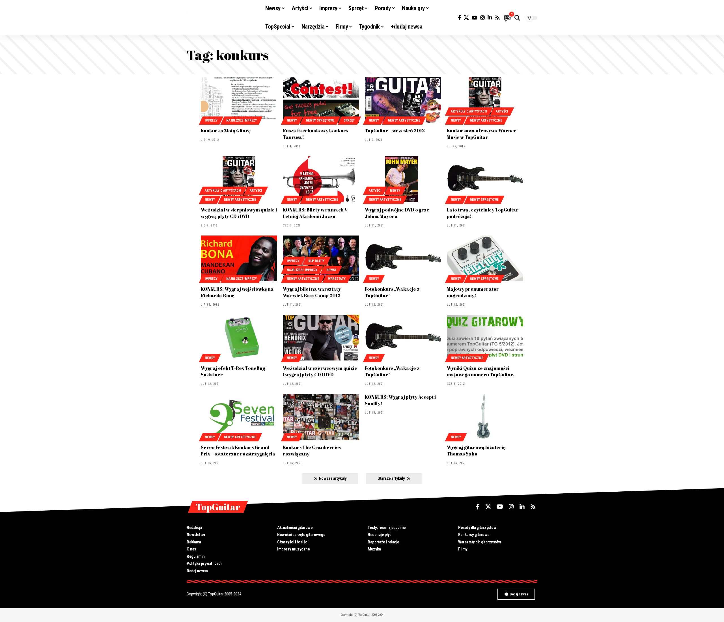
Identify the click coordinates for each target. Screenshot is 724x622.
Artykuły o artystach (469, 111)
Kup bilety (316, 261)
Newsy (292, 120)
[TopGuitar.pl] (221, 17)
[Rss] (497, 17)
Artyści (502, 111)
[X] (466, 17)
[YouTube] (474, 17)
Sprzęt (349, 120)
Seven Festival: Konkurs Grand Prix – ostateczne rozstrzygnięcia (238, 450)
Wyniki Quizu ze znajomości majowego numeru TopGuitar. (480, 371)
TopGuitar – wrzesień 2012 (395, 131)
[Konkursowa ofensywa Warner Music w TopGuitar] (485, 100)
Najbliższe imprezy (241, 120)
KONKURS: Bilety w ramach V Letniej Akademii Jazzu (315, 213)
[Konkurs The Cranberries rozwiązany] (321, 417)
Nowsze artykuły (333, 478)
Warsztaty (336, 279)
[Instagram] (482, 17)
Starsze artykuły (391, 478)
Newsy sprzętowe (320, 120)
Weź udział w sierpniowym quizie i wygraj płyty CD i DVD (239, 213)
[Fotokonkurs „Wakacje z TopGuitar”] (403, 258)
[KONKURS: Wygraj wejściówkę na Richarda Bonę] (239, 258)
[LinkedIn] (490, 17)
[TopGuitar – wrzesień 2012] (403, 100)
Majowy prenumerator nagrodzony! (473, 292)
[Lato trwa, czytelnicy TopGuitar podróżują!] (485, 179)
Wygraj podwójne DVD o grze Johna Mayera (397, 213)
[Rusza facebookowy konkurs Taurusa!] (321, 100)
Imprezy (211, 120)
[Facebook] (459, 17)
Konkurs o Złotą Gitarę (226, 131)
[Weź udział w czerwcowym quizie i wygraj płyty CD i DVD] (321, 337)
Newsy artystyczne (404, 120)
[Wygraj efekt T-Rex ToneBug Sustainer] (239, 337)
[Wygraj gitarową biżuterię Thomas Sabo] (485, 417)
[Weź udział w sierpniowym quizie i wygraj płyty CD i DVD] (239, 179)
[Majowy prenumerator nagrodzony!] (485, 258)
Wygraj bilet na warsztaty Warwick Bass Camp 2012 (312, 292)
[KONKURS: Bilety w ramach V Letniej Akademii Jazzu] (321, 179)
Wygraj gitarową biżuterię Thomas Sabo (476, 450)
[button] (517, 18)
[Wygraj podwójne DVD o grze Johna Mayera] (403, 179)
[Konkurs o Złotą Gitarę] (239, 100)
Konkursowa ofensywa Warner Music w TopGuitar (481, 134)
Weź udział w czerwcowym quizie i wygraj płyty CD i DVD (320, 371)
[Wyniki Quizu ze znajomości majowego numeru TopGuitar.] (485, 337)
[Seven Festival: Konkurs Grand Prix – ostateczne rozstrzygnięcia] (239, 417)
